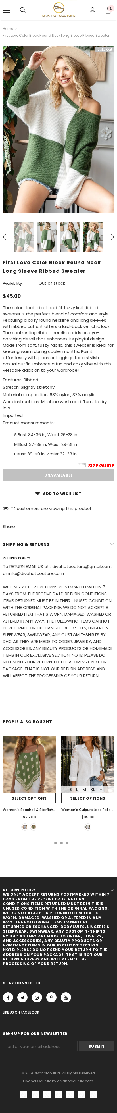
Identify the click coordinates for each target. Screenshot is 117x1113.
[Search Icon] (23, 10)
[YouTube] (66, 997)
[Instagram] (37, 997)
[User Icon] (93, 10)
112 (13, 508)
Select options (29, 798)
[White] (88, 827)
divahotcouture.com (75, 1081)
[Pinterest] (51, 997)
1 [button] (50, 843)
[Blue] (25, 827)
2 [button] (55, 843)
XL (92, 789)
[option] (58, 129)
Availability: (13, 283)
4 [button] (67, 843)
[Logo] (58, 10)
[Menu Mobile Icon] (6, 10)
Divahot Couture (37, 1081)
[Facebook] (8, 997)
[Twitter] (22, 997)
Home (8, 28)
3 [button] (61, 843)
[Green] (33, 827)
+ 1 (102, 789)
